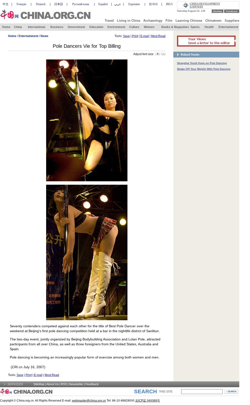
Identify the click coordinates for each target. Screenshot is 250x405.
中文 (6, 4)
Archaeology (152, 20)
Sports (195, 27)
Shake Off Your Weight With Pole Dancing (203, 69)
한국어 (153, 4)
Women (149, 27)
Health (209, 27)
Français (21, 4)
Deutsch (40, 4)
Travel (109, 20)
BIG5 (169, 4)
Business (56, 27)
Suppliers (232, 20)
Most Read (158, 36)
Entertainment (228, 27)
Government (76, 27)
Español (103, 4)
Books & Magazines (175, 27)
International (36, 27)
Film (169, 20)
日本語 (58, 4)
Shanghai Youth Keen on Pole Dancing (202, 63)
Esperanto (134, 4)
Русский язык (80, 4)
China (18, 27)
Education (96, 27)
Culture (134, 27)
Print (135, 36)
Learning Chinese (189, 20)
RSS (64, 384)
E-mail (144, 36)
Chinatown (213, 20)
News (44, 36)
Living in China (128, 20)
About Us (52, 384)
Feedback (231, 11)
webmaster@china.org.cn (89, 400)
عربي (117, 4)
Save (126, 36)
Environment (116, 27)
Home (6, 27)
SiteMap (217, 11)
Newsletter (76, 384)
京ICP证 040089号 (147, 400)
